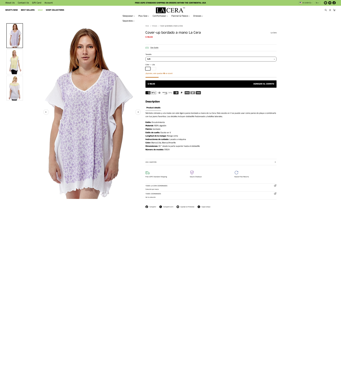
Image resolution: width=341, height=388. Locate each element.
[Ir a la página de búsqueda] (326, 10)
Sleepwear (128, 16)
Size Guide (154, 47)
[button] (326, 10)
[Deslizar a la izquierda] (46, 112)
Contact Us (23, 3)
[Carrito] (334, 10)
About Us (10, 3)
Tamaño (148, 54)
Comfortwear (159, 16)
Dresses (197, 16)
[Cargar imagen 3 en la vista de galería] (14, 61)
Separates (128, 20)
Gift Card (36, 3)
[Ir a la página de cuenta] (330, 10)
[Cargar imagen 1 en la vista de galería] (14, 35)
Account (48, 3)
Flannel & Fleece (179, 16)
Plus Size (142, 16)
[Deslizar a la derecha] (138, 112)
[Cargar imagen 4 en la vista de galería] (14, 88)
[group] (153, 108)
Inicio (147, 26)
